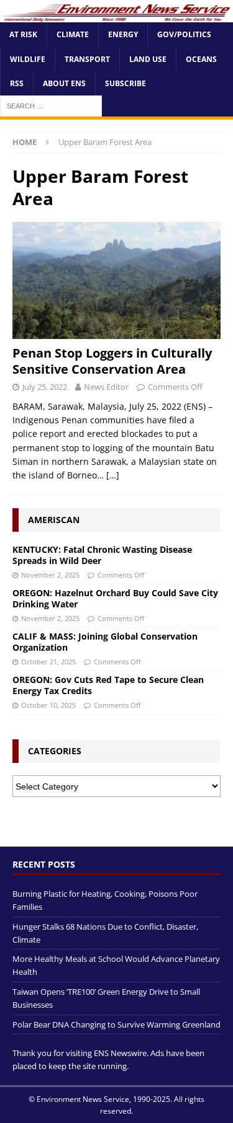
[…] (112, 475)
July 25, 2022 (44, 386)
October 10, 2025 (48, 705)
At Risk (23, 34)
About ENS (64, 83)
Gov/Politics (184, 34)
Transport (87, 59)
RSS (17, 83)
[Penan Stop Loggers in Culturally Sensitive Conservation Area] (116, 280)
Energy (123, 34)
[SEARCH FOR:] (51, 105)
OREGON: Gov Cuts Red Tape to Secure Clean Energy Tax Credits (108, 685)
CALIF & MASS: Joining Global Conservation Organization (105, 641)
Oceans (201, 59)
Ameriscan (54, 520)
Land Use (148, 59)
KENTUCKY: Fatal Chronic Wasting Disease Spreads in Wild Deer (102, 555)
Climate (73, 34)
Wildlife (27, 59)
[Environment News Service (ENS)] (116, 15)
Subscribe (125, 83)
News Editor (106, 386)
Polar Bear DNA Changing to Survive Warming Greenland (116, 1024)
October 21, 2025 (48, 661)
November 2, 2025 (50, 574)
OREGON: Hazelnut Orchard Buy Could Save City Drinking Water (115, 598)
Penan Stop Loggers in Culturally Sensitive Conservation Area (112, 361)
